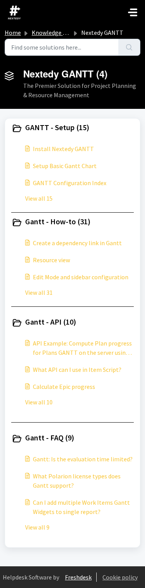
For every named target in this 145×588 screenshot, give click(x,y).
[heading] (72, 128)
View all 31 (39, 292)
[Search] (129, 47)
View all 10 (39, 402)
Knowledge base (53, 32)
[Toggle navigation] (132, 12)
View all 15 (39, 198)
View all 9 (37, 527)
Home (13, 32)
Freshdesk (78, 577)
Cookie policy (120, 577)
